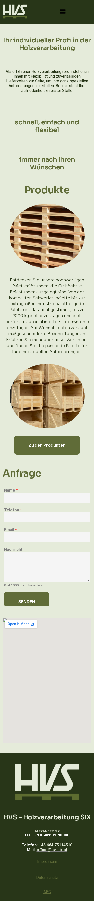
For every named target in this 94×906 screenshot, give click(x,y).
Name (11, 490)
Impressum (47, 861)
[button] (63, 11)
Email (10, 529)
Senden (26, 601)
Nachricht (13, 549)
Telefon (13, 510)
